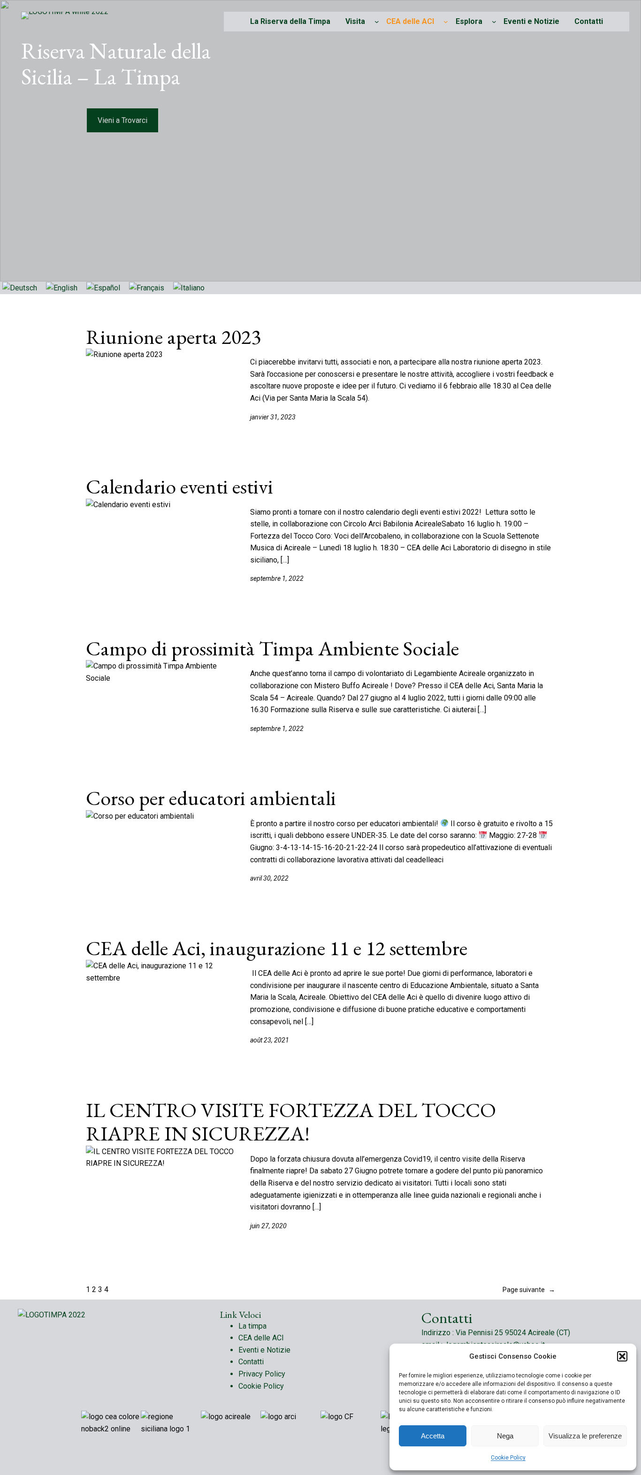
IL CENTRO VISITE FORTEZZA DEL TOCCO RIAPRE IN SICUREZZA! (291, 1122)
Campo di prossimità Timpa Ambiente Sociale (272, 649)
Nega (505, 1436)
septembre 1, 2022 (277, 578)
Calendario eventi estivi (179, 487)
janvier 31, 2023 (273, 417)
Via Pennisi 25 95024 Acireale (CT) (513, 1332)
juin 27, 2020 (268, 1226)
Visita (355, 21)
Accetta (432, 1436)
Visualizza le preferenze (585, 1436)
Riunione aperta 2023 (173, 337)
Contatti (251, 1361)
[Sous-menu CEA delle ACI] (445, 21)
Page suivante (529, 1289)
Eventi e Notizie (264, 1350)
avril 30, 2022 (269, 878)
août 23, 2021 (269, 1040)
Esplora (469, 21)
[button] (622, 1356)
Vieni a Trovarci (122, 120)
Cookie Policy (508, 1457)
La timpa (252, 1326)
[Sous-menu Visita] (376, 21)
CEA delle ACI (410, 21)
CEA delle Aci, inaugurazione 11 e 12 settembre (276, 948)
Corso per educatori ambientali (211, 798)
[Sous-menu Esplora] (494, 21)
